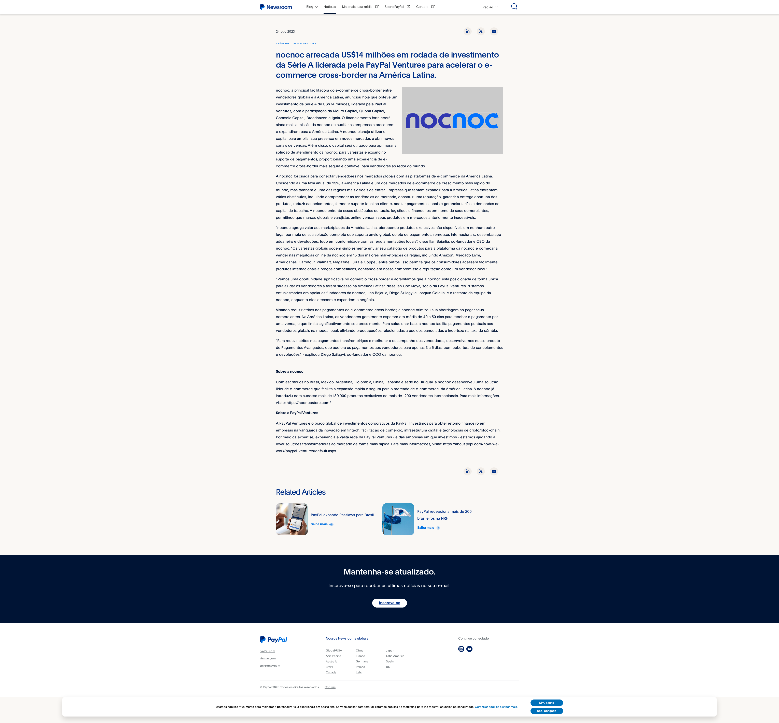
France (360, 656)
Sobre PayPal (395, 7)
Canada (331, 672)
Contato (422, 7)
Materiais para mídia (357, 7)
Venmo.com (268, 658)
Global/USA (334, 650)
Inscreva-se (389, 603)
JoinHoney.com (270, 665)
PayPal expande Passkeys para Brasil (342, 515)
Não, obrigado (546, 710)
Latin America (395, 656)
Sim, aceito (546, 702)
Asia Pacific (333, 656)
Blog (309, 7)
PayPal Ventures (305, 44)
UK (388, 667)
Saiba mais (319, 524)
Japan (390, 650)
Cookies (330, 687)
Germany (362, 661)
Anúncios (283, 44)
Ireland (360, 667)
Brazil (329, 667)
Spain (390, 661)
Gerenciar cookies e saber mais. (496, 706)
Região (488, 7)
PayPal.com (267, 651)
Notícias (330, 7)
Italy (359, 672)
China (360, 650)
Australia (332, 661)
